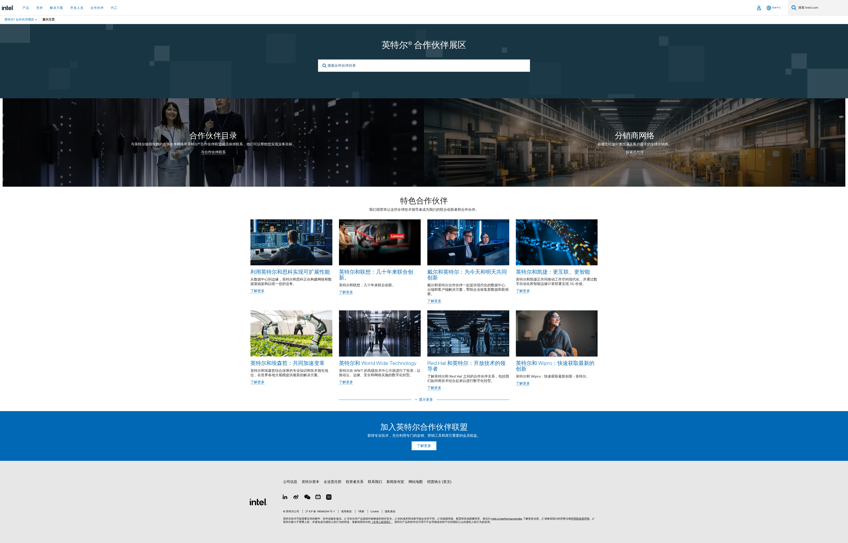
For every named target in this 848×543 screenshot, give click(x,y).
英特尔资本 (310, 482)
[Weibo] (296, 498)
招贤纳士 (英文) (439, 482)
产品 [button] (26, 8)
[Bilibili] (318, 498)
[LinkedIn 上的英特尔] (285, 498)
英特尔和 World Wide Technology (377, 362)
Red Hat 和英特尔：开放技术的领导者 (466, 365)
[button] (424, 295)
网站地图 (416, 482)
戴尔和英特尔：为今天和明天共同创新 (467, 274)
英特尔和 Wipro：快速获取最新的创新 (555, 365)
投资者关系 (354, 482)
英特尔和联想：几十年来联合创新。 (376, 274)
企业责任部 (332, 482)
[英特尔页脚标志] (258, 501)
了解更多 (257, 291)
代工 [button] (114, 8)
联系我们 (375, 482)
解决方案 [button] (56, 8)
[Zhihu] (329, 498)
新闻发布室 (395, 482)
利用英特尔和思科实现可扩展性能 (290, 271)
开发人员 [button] (76, 8)
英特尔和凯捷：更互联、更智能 (553, 271)
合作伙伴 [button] (97, 8)
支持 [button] (39, 8)
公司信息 (290, 482)
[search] (324, 66)
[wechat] (307, 498)
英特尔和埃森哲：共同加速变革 (287, 362)
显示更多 (426, 399)
